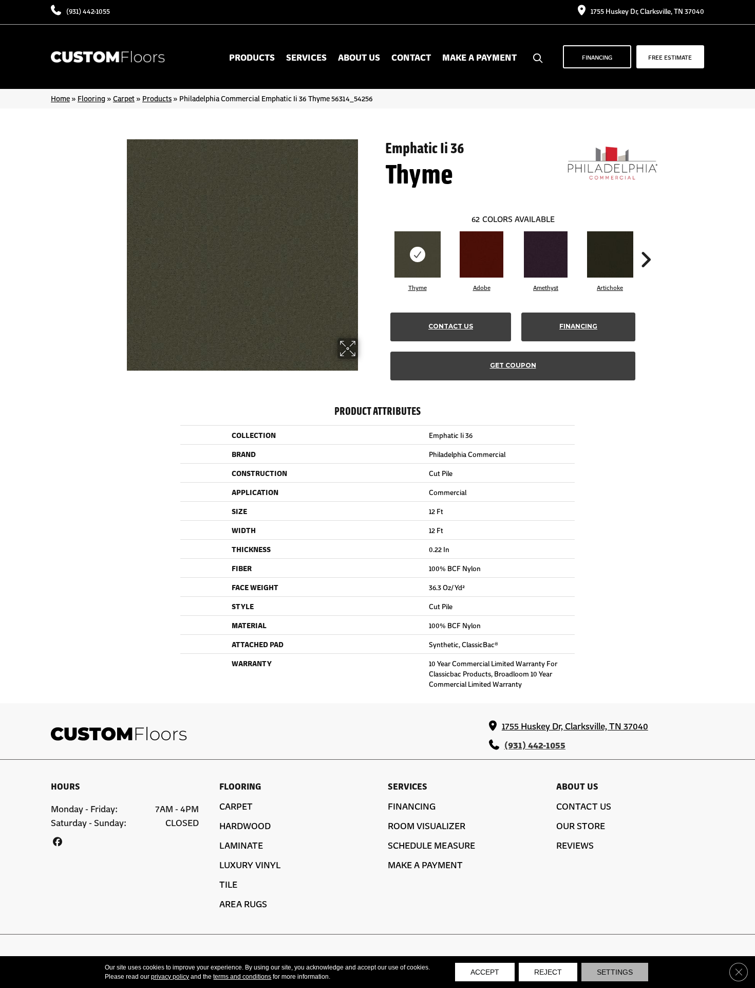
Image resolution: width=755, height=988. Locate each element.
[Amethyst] (545, 254)
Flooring (91, 98)
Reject (548, 972)
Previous (380, 244)
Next (645, 244)
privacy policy (170, 976)
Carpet (124, 98)
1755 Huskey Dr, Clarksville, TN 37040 (647, 11)
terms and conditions (242, 976)
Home (60, 98)
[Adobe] (481, 254)
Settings (615, 972)
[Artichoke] (610, 254)
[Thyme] (417, 254)
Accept (484, 972)
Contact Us (450, 326)
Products (157, 98)
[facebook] (57, 841)
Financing (578, 326)
